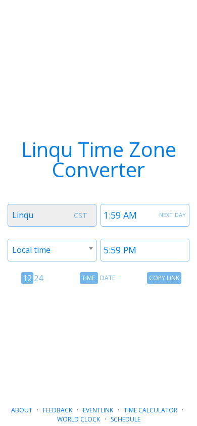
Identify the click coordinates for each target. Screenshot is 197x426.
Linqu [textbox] (22, 215)
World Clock (78, 419)
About (21, 410)
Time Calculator (150, 410)
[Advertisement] (98, 340)
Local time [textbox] (31, 249)
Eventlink (98, 410)
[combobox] (52, 215)
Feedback (57, 410)
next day (172, 214)
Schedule (125, 419)
